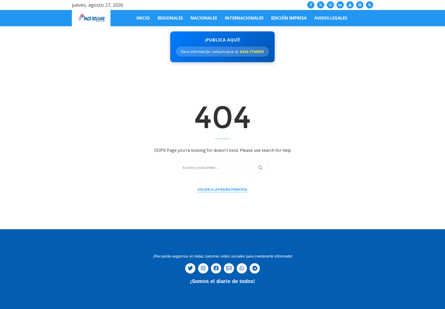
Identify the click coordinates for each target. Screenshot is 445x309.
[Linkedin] (340, 4)
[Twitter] (320, 4)
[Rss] (369, 4)
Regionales (170, 18)
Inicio (143, 18)
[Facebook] (310, 4)
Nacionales (204, 18)
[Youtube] (350, 4)
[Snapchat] (359, 4)
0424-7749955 (252, 51)
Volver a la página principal (223, 189)
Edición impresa (289, 18)
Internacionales (244, 18)
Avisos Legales (330, 18)
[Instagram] (330, 4)
